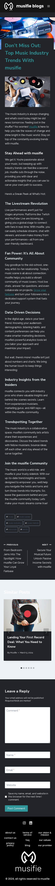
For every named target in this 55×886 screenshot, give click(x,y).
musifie (33, 126)
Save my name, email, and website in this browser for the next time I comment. (28, 796)
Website (11, 785)
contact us (10, 837)
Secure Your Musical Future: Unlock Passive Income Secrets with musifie (42, 555)
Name (10, 755)
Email (10, 770)
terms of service (27, 833)
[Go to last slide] (8, 632)
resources (11, 529)
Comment (13, 710)
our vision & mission (44, 833)
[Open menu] (48, 6)
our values (45, 840)
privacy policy (10, 844)
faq (27, 840)
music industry (13, 523)
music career (23, 516)
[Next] (46, 632)
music (9, 516)
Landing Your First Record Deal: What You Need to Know (25, 642)
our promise (45, 845)
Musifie (13, 652)
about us (10, 832)
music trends (32, 523)
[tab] (21, 668)
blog (27, 845)
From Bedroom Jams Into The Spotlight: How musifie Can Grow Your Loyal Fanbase (14, 558)
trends (24, 529)
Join (8, 463)
